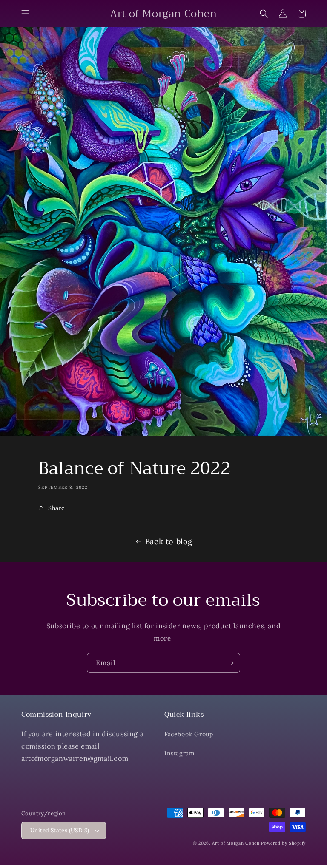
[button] (25, 13)
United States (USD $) (59, 830)
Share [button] (56, 508)
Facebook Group (188, 734)
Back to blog (168, 541)
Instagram (179, 753)
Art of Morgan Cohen (235, 843)
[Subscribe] (230, 663)
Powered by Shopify (283, 843)
